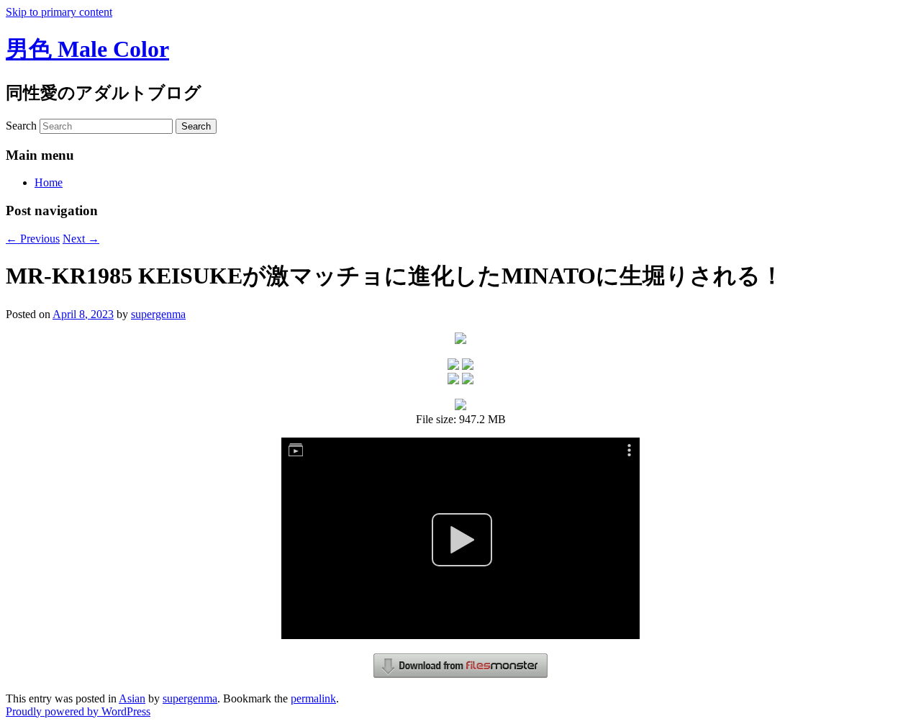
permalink (313, 698)
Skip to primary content (59, 12)
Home (49, 182)
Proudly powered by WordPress (78, 711)
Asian (132, 698)
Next (81, 238)
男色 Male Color (87, 49)
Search (21, 125)
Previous (33, 238)
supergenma (158, 314)
